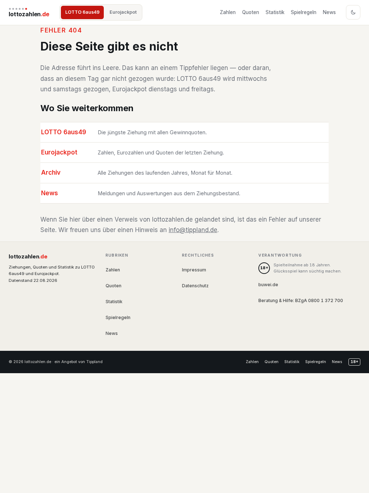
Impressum (194, 269)
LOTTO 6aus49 (82, 12)
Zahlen (228, 12)
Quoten (250, 12)
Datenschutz (195, 285)
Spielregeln (303, 12)
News (329, 12)
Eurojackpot (123, 12)
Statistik (275, 12)
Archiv (51, 172)
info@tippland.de (193, 230)
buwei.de (268, 284)
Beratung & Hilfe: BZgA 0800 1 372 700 (300, 300)
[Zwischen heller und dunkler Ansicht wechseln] (353, 12)
